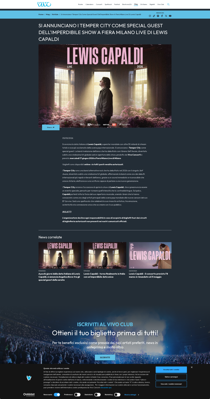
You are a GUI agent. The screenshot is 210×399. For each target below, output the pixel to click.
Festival (117, 4)
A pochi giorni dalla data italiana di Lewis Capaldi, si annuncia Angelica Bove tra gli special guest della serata (59, 276)
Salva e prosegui (171, 377)
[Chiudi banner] (191, 367)
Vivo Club (160, 4)
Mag (136, 4)
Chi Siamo (143, 4)
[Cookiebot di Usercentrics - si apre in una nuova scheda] (29, 394)
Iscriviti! (105, 357)
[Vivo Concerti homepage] (44, 4)
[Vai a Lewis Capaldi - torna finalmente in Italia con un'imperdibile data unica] (105, 255)
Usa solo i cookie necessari (171, 384)
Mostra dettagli (130, 395)
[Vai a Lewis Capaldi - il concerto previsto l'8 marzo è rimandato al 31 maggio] (150, 255)
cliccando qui (106, 387)
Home (41, 14)
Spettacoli (108, 4)
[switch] (77, 394)
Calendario (89, 4)
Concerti (99, 4)
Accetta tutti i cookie (171, 370)
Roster (80, 4)
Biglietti (152, 4)
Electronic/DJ (127, 4)
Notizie (55, 14)
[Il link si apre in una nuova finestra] (150, 16)
